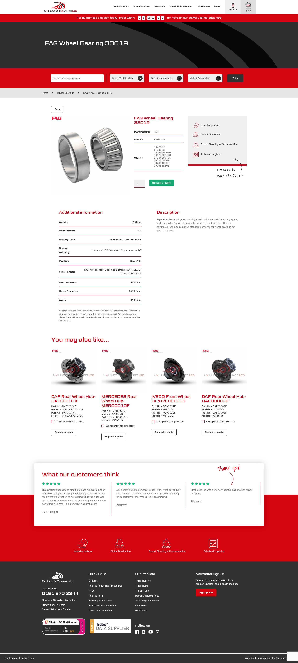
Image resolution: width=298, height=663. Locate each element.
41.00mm (136, 300)
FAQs (92, 590)
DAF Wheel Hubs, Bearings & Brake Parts (108, 269)
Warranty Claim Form (100, 600)
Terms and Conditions (101, 610)
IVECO (137, 269)
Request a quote (161, 182)
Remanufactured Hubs (147, 595)
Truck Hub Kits (143, 580)
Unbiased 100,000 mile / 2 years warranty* (116, 250)
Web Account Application (102, 605)
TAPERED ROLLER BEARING (124, 239)
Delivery (93, 580)
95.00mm (135, 282)
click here (215, 17)
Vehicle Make (121, 6)
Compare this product (70, 421)
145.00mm (135, 291)
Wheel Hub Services (180, 6)
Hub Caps (140, 610)
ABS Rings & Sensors (147, 600)
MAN (123, 273)
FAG (139, 230)
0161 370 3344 (60, 593)
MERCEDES (134, 273)
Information (203, 6)
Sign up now (206, 592)
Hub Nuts (140, 605)
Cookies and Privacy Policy (19, 658)
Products (160, 6)
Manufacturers (142, 6)
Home (45, 92)
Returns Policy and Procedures (105, 585)
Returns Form (96, 595)
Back (57, 109)
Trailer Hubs (142, 590)
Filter (235, 78)
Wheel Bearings (65, 92)
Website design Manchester (260, 658)
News (217, 6)
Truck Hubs (141, 585)
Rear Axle (135, 261)
